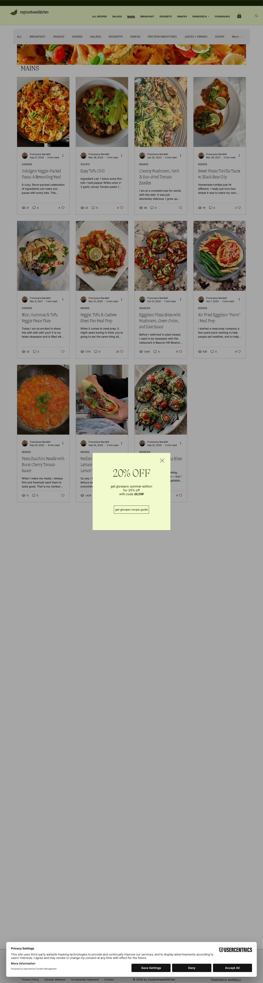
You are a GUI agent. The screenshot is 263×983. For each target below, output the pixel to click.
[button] (162, 460)
